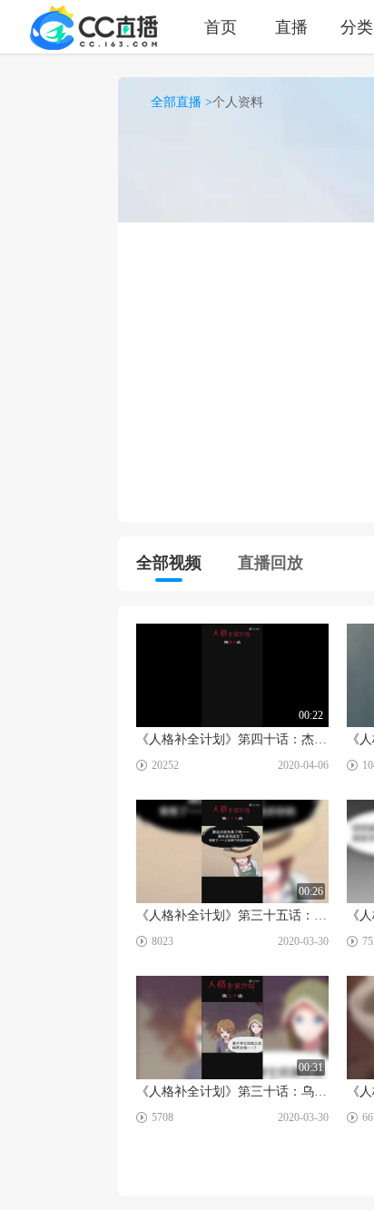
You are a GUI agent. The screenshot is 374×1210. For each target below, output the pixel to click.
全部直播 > (181, 102)
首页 (220, 26)
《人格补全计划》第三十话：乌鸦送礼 (232, 1091)
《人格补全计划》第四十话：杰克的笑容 (232, 739)
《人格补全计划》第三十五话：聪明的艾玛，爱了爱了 (232, 915)
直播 (291, 26)
